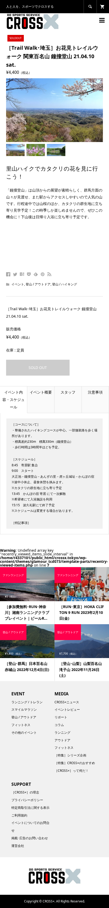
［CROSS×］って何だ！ (71, 770)
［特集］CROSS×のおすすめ (74, 763)
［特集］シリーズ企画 (70, 755)
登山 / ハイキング (64, 284)
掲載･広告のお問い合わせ (29, 838)
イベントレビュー (67, 709)
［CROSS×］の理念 (25, 792)
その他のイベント (24, 732)
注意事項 (95, 392)
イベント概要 (41, 392)
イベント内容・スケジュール (13, 399)
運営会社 (17, 845)
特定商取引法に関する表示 (30, 807)
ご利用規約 (19, 815)
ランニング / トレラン (27, 702)
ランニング (62, 732)
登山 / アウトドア (38, 284)
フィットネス (20, 725)
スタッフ (68, 392)
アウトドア (62, 740)
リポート (60, 717)
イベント (17, 284)
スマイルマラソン (24, 709)
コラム (59, 725)
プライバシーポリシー (27, 800)
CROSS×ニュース (66, 702)
